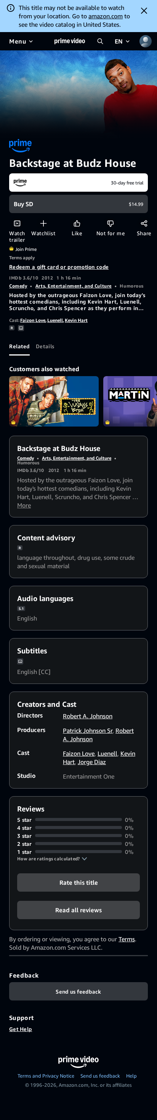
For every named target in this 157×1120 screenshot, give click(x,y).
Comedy (18, 286)
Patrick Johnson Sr (87, 730)
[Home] (69, 41)
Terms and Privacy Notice (46, 1076)
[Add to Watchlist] (43, 223)
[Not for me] (110, 223)
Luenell (55, 320)
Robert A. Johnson (87, 716)
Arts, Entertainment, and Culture (73, 286)
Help (131, 1076)
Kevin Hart (76, 320)
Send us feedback (100, 1076)
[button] (52, 859)
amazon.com (105, 16)
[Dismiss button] (144, 10)
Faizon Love (32, 320)
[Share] (144, 223)
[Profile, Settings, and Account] (145, 41)
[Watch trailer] (17, 223)
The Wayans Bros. (54, 401)
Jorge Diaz (92, 762)
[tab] (19, 346)
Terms (127, 939)
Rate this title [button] (78, 882)
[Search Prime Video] (100, 41)
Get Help (20, 1029)
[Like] (76, 223)
